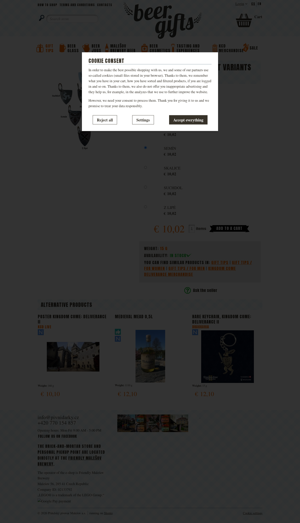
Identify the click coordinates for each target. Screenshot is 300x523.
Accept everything (188, 120)
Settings (143, 120)
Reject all (105, 120)
